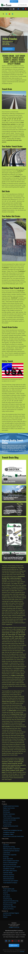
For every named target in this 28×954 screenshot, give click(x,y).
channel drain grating (8, 701)
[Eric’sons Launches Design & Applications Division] (14, 486)
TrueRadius (19, 171)
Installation (5, 828)
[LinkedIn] (23, 9)
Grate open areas (8, 858)
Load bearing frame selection (11, 850)
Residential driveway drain (10, 826)
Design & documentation (9, 842)
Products (4, 804)
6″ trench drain (14, 632)
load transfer (6, 726)
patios (8, 770)
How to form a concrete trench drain (13, 836)
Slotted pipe (6, 812)
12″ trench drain (20, 634)
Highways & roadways (9, 906)
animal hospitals (12, 763)
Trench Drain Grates (10, 327)
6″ (6, 119)
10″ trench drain (10, 634)
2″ (2, 119)
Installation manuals (9, 832)
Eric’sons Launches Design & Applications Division (11, 498)
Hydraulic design (7, 872)
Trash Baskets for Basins (10, 882)
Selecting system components (11, 848)
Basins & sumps (7, 822)
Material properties (8, 876)
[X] (20, 9)
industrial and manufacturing (10, 765)
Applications (5, 886)
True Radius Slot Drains (11, 216)
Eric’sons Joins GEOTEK (9, 481)
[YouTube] (25, 9)
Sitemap (22, 951)
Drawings (6, 856)
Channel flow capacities (9, 854)
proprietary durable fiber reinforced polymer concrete (13, 578)
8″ (8, 119)
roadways (16, 768)
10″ (10, 119)
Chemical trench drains (9, 820)
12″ (13, 119)
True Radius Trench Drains (12, 146)
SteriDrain (20, 291)
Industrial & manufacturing (10, 901)
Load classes (6, 852)
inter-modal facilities (8, 767)
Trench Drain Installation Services (12, 830)
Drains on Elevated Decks (10, 862)
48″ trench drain (17, 638)
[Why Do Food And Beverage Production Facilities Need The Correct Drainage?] (14, 518)
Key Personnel (7, 915)
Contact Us (5, 911)
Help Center (5, 838)
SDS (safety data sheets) (10, 870)
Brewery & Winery (8, 908)
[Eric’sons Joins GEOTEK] (14, 460)
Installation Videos (8, 834)
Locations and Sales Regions (11, 913)
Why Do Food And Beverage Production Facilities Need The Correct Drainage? (14, 558)
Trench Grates (7, 824)
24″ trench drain (17, 636)
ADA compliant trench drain (11, 860)
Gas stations (6, 897)
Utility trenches (7, 816)
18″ (15, 119)
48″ (5, 120)
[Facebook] (18, 9)
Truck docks (6, 895)
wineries (10, 761)
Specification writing (9, 846)
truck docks (17, 761)
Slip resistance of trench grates (12, 866)
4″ (4, 119)
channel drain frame (17, 714)
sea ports (23, 765)
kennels (20, 763)
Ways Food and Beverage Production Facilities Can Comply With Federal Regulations (13, 512)
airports (21, 760)
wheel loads (12, 710)
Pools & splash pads (8, 889)
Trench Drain (7, 88)
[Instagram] (21, 940)
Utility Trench (7, 361)
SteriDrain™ (6, 810)
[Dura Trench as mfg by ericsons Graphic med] (6, 5)
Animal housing (7, 899)
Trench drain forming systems (11, 818)
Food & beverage (8, 904)
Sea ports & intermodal (9, 903)
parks (3, 770)
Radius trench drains (9, 808)
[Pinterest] (18, 940)
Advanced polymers (8, 878)
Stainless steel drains (9, 814)
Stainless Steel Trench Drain (13, 287)
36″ (20, 119)
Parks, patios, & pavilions (10, 891)
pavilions (12, 770)
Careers (5, 917)
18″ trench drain (7, 636)
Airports (5, 893)
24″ (18, 119)
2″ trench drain (18, 631)
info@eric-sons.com (14, 927)
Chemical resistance (8, 874)
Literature (6, 844)
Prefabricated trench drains (11, 806)
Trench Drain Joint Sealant (10, 880)
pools (17, 770)
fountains (23, 768)
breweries (5, 761)
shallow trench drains (17, 675)
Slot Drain (6, 191)
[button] (2, 9)
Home (3, 801)
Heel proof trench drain (9, 864)
